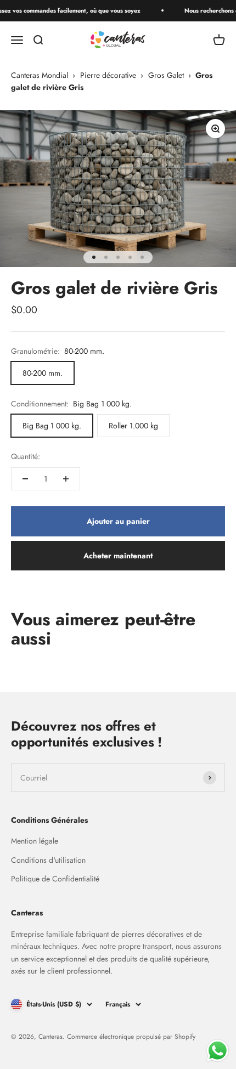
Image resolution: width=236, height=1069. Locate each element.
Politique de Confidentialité (55, 878)
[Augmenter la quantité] (66, 479)
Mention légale (34, 840)
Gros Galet (166, 75)
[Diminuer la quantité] (25, 479)
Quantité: (25, 456)
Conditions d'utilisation (48, 860)
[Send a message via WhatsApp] (218, 1051)
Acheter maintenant (118, 555)
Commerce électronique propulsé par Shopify (131, 1037)
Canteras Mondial (39, 75)
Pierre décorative (108, 75)
